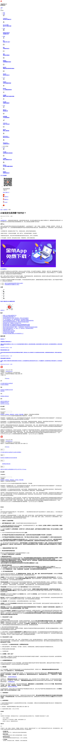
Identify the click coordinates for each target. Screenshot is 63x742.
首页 (1, 209)
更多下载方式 (6, 192)
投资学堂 (5, 209)
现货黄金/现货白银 (6, 463)
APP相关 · (17, 414)
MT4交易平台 (3, 269)
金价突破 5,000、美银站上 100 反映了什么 (12, 323)
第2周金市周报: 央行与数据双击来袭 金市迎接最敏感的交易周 (16, 324)
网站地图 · (21, 414)
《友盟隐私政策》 (11, 681)
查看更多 (2, 339)
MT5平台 (2, 403)
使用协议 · (7, 414)
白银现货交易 (3, 220)
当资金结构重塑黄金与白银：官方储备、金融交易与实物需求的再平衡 (18, 320)
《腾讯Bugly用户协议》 (12, 686)
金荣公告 (7, 383)
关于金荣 (2, 383)
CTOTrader (7, 403)
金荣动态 (11, 383)
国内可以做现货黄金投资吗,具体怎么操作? (14, 283)
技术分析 (11, 389)
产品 (2, 460)
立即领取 (2, 413)
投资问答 (2, 391)
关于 (2, 449)
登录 (1, 175)
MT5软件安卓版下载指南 (8, 332)
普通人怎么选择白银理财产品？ (10, 315)
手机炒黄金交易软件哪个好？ (9, 316)
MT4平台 (7, 402)
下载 (1, 7)
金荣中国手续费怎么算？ (8, 329)
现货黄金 (2, 396)
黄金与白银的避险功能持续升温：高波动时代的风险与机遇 (16, 321)
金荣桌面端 (10, 469)
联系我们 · (2, 414)
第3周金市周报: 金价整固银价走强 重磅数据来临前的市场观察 (16, 325)
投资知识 (2, 389)
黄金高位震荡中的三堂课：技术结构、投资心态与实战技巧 (16, 318)
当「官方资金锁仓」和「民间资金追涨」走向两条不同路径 (16, 319)
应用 (2, 466)
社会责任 (2, 384)
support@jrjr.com (9, 371)
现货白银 (7, 396)
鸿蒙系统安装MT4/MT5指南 (9, 330)
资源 (2, 455)
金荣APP (2, 401)
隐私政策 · (12, 414)
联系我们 (7, 384)
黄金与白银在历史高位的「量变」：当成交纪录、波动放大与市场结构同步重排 (20, 327)
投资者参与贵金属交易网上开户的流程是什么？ (13, 333)
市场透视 (7, 389)
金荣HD (6, 401)
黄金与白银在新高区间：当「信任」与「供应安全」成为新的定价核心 (18, 328)
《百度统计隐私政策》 (12, 676)
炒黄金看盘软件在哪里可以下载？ (12, 284)
